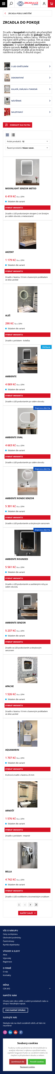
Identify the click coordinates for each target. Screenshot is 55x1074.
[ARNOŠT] (27, 794)
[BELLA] (27, 855)
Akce (5, 954)
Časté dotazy (8, 941)
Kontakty (7, 975)
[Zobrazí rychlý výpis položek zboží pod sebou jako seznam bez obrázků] (13, 135)
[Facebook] (21, 1032)
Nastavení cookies (27, 1067)
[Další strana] (30, 905)
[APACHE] (27, 670)
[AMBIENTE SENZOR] (27, 606)
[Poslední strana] (36, 905)
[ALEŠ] (27, 299)
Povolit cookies (37, 1061)
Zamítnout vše (17, 1061)
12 (23, 141)
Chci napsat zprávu (15, 1010)
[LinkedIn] (10, 1032)
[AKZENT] (27, 236)
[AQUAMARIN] (27, 733)
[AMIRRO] (27, 3)
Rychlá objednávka (11, 944)
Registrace (7, 961)
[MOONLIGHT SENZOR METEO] (27, 172)
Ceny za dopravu (10, 934)
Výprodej (7, 958)
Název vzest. (28, 148)
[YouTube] (15, 1032)
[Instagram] (5, 1032)
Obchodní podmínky (12, 937)
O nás (5, 971)
